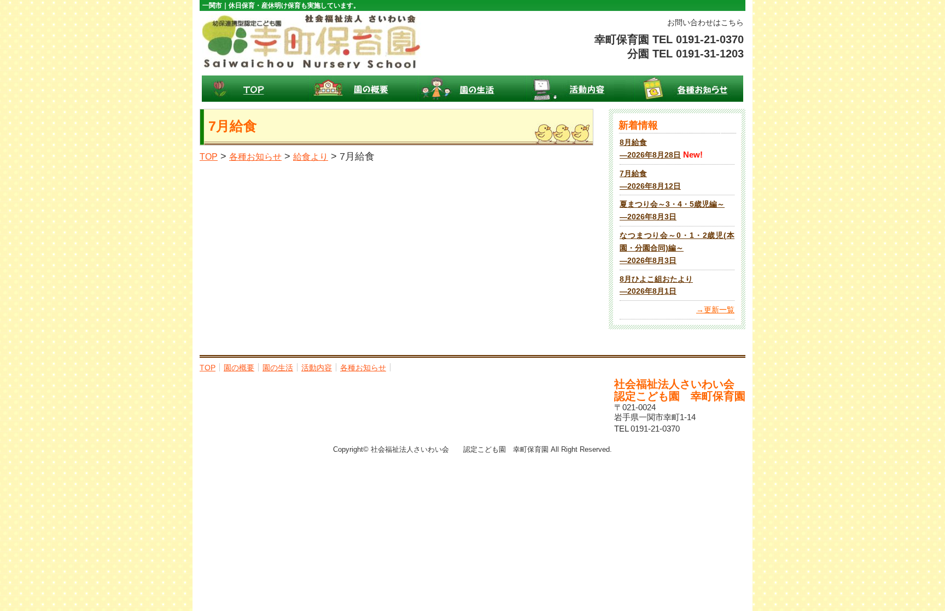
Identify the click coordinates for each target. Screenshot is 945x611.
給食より (310, 156)
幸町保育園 (311, 41)
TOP (256, 88)
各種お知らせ (689, 88)
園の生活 (472, 88)
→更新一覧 (715, 310)
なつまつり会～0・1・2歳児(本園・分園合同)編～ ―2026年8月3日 (677, 248)
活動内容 (581, 88)
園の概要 (364, 88)
